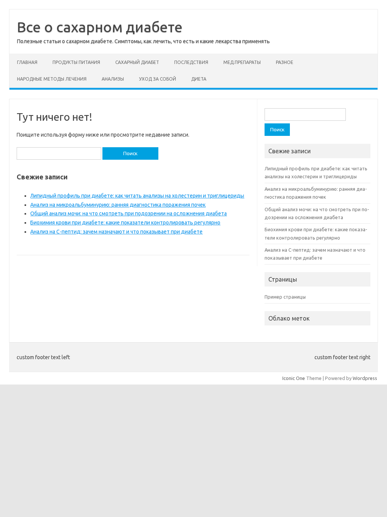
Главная (27, 62)
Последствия (191, 62)
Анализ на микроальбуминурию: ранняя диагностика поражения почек (118, 205)
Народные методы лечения (52, 78)
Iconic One (293, 378)
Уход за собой (157, 78)
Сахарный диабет (137, 62)
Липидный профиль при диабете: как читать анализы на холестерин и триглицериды (137, 196)
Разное (284, 62)
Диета (198, 78)
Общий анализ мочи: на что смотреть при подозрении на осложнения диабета (128, 213)
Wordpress (365, 378)
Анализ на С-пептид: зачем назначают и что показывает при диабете (116, 232)
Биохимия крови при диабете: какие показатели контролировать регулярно (125, 223)
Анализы (113, 78)
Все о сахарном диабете (100, 27)
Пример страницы (285, 296)
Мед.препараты (242, 62)
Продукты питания (76, 62)
